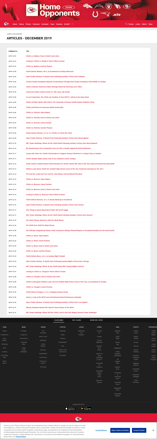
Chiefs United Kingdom (153, 357)
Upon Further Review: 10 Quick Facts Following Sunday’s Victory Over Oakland (55, 76)
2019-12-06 (12, 112)
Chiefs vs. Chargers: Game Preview (39, 287)
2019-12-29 (12, 292)
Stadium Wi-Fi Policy (99, 348)
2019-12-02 (12, 71)
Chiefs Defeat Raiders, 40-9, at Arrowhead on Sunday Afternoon (50, 71)
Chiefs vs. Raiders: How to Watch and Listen (42, 56)
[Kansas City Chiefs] (78, 419)
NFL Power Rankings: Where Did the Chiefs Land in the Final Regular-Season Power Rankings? (61, 312)
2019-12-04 (12, 97)
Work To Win (43, 336)
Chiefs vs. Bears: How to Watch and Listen (42, 246)
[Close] (153, 430)
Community (43, 357)
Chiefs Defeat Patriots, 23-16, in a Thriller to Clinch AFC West (49, 133)
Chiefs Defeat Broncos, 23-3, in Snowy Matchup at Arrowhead (49, 200)
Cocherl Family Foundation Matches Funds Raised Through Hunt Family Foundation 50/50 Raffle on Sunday (66, 82)
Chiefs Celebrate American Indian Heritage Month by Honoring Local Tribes (54, 87)
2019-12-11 (12, 153)
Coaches (4, 351)
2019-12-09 (12, 133)
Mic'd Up (43, 350)
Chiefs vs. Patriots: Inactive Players (39, 128)
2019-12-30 (12, 297)
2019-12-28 (12, 276)
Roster (5, 331)
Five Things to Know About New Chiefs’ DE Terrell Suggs (47, 210)
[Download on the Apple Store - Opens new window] (70, 409)
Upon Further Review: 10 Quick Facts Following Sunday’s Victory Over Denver (55, 205)
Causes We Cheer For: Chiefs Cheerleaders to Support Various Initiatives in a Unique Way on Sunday (63, 153)
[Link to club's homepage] (6, 24)
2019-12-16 (12, 205)
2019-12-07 (12, 117)
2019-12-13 (12, 169)
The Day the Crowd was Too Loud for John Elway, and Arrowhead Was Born (54, 174)
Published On (13, 51)
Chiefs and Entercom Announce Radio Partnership (44, 107)
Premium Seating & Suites (136, 357)
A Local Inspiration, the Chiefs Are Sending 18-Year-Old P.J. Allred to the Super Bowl (57, 97)
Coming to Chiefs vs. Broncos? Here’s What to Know (45, 195)
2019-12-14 (12, 174)
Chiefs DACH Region (153, 333)
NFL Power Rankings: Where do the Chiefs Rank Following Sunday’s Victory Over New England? (61, 143)
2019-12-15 (12, 179)
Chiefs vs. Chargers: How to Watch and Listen (43, 277)
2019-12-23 (12, 256)
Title (27, 51)
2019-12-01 (12, 56)
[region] (78, 430)
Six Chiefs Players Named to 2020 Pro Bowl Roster (45, 220)
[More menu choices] (72, 24)
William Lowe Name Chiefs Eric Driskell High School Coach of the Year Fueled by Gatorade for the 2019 (64, 169)
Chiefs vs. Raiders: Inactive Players (39, 66)
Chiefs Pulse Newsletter (24, 350)
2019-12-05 (12, 102)
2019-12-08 (12, 128)
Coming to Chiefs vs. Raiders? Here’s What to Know (45, 61)
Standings (4, 344)
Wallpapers (117, 348)
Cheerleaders (43, 353)
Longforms (23, 334)
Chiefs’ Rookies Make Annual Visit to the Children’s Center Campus (51, 159)
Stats (4, 348)
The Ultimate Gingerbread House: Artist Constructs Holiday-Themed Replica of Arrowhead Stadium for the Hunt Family (70, 230)
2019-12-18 (12, 220)
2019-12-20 (12, 230)
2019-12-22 (12, 241)
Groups (136, 342)
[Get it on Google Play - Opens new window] (86, 409)
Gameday (63, 331)
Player (63, 334)
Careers (99, 336)
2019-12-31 (12, 307)
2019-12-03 (12, 87)
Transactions (4, 334)
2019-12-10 (12, 143)
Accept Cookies (139, 430)
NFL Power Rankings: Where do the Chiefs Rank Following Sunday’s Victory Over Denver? (59, 215)
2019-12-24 (12, 266)
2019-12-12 (12, 164)
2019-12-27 (12, 271)
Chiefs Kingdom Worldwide (117, 353)
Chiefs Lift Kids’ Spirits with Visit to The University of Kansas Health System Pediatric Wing (60, 102)
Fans (62, 346)
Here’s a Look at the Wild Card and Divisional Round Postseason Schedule (53, 297)
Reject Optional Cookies (120, 430)
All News (23, 331)
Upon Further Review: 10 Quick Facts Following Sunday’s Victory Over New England (57, 138)
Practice (62, 338)
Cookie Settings (101, 430)
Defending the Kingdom (81, 333)
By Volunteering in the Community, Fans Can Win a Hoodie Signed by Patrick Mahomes (58, 148)
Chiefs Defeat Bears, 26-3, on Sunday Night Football (45, 256)
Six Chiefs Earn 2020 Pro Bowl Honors (40, 225)
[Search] (126, 23)
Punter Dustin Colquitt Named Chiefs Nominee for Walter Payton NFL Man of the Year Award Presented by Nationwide (70, 164)
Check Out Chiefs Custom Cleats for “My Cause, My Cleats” (48, 92)
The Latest (43, 367)
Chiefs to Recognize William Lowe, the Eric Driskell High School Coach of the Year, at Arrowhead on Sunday (66, 282)
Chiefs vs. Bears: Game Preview (38, 241)
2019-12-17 (12, 210)
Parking (136, 346)
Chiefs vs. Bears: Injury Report (37, 236)
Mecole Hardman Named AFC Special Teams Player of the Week (50, 307)
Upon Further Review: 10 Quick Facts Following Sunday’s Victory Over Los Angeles (57, 302)
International (24, 338)
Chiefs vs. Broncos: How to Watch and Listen (43, 189)
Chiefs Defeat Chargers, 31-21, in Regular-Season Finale (47, 292)
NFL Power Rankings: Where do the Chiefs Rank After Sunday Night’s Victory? (55, 266)
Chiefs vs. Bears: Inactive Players (38, 251)
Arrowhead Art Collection (99, 365)
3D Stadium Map (117, 361)
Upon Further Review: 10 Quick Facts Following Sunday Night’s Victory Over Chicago (57, 261)
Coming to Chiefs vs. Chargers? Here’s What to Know (46, 271)
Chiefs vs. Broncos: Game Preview (38, 184)
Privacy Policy (21, 437)
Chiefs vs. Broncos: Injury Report (38, 179)
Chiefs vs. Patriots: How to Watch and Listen (42, 118)
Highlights (43, 340)
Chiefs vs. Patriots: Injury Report (38, 112)
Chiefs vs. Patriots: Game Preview (38, 123)
